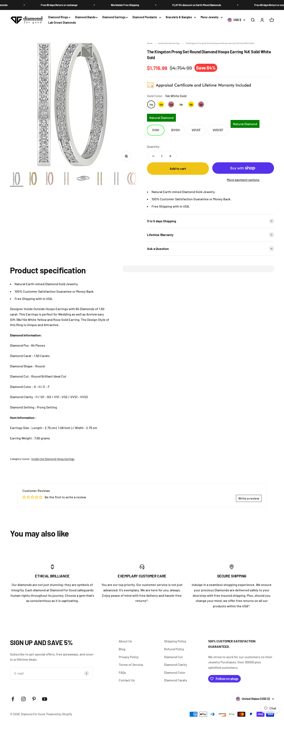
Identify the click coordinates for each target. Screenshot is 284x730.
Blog (122, 649)
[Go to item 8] (133, 179)
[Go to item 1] (16, 179)
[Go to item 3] (50, 179)
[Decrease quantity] (153, 156)
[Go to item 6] (99, 179)
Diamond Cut (173, 657)
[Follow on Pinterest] (34, 699)
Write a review (248, 498)
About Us (125, 641)
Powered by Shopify (59, 714)
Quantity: (154, 146)
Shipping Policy (175, 641)
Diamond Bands (85, 17)
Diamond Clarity (175, 664)
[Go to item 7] (116, 179)
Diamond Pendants (144, 17)
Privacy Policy (129, 657)
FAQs (122, 672)
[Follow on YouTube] (44, 699)
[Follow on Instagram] (23, 699)
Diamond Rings (58, 17)
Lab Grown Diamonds (62, 22)
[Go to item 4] (66, 179)
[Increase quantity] (170, 156)
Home (149, 43)
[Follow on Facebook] (13, 699)
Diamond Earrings (113, 17)
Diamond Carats (175, 680)
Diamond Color (174, 672)
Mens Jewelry (210, 17)
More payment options (243, 180)
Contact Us (127, 680)
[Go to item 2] (33, 179)
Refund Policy (174, 649)
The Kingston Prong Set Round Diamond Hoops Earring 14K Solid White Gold (219, 43)
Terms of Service (131, 664)
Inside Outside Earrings (168, 43)
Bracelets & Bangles (179, 17)
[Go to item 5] (83, 179)
